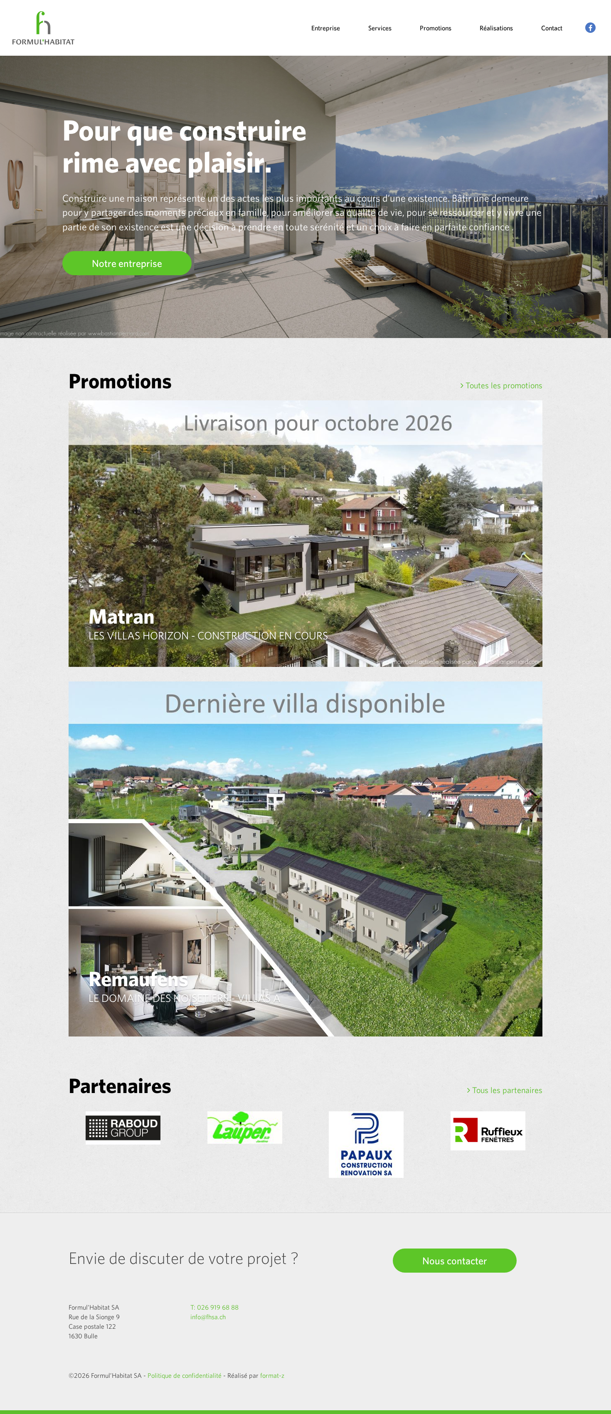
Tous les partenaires (506, 1090)
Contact (551, 28)
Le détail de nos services (143, 263)
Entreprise (325, 28)
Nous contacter (454, 1260)
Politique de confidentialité (185, 1375)
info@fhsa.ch (208, 1316)
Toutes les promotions (502, 385)
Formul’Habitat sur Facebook (591, 28)
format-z (272, 1375)
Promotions (435, 28)
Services (380, 28)
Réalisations (496, 28)
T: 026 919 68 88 (214, 1307)
